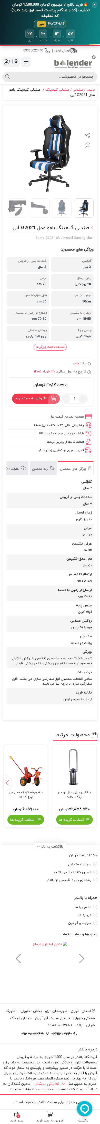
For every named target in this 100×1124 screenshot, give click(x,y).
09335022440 (33, 50)
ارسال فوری (62, 50)
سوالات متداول (79, 864)
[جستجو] (7, 77)
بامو (76, 363)
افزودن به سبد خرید (30, 398)
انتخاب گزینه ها (71, 819)
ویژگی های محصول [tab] (73, 469)
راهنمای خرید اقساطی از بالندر (68, 880)
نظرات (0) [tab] (13, 469)
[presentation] (10, 209)
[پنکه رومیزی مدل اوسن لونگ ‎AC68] (74, 767)
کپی (41, 24)
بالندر (91, 89)
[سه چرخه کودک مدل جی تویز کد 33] (25, 767)
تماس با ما (83, 907)
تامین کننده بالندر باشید (72, 872)
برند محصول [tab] (40, 469)
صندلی (78, 89)
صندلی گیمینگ (57, 89)
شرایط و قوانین (79, 923)
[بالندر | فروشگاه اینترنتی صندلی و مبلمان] (75, 62)
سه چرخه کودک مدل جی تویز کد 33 (26, 795)
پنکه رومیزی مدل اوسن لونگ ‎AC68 (74, 795)
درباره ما (84, 915)
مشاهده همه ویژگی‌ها (50, 347)
